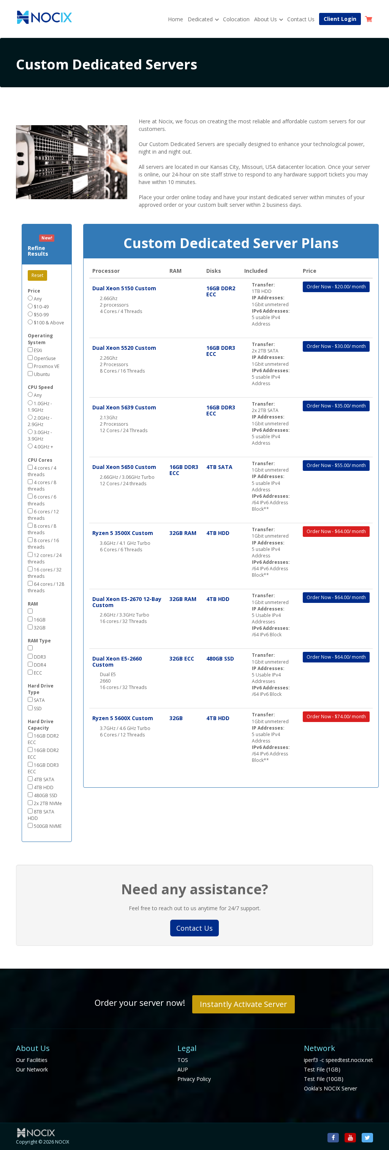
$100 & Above (48, 322)
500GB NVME (47, 826)
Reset (37, 275)
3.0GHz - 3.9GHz (40, 435)
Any (37, 299)
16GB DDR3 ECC (43, 768)
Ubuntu (41, 374)
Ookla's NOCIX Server (330, 1088)
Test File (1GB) (322, 1069)
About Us (265, 19)
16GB (39, 620)
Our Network (32, 1069)
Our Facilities (31, 1059)
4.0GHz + (43, 447)
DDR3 (39, 657)
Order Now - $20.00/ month (336, 286)
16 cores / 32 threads (45, 572)
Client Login (340, 18)
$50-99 (41, 314)
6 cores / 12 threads (43, 514)
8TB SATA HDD (41, 815)
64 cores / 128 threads (46, 587)
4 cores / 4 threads (42, 471)
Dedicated (200, 19)
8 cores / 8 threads (42, 529)
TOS (182, 1059)
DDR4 (39, 665)
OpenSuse (44, 358)
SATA (39, 700)
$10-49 (41, 307)
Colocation (236, 19)
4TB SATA (43, 779)
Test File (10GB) (323, 1078)
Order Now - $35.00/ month (336, 406)
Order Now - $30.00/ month (336, 346)
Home (175, 19)
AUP (182, 1069)
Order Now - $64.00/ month (336, 531)
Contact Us (301, 19)
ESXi (37, 350)
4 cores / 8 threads (42, 485)
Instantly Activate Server (243, 1004)
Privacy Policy (194, 1078)
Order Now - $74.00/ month (336, 716)
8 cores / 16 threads (43, 543)
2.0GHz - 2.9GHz (40, 421)
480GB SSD (45, 795)
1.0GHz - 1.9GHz (40, 406)
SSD (37, 708)
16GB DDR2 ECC (43, 739)
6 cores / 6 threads (42, 500)
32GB (39, 628)
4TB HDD (43, 787)
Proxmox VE (46, 366)
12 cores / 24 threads (45, 558)
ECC (37, 673)
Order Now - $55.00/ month (336, 465)
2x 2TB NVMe (47, 803)
